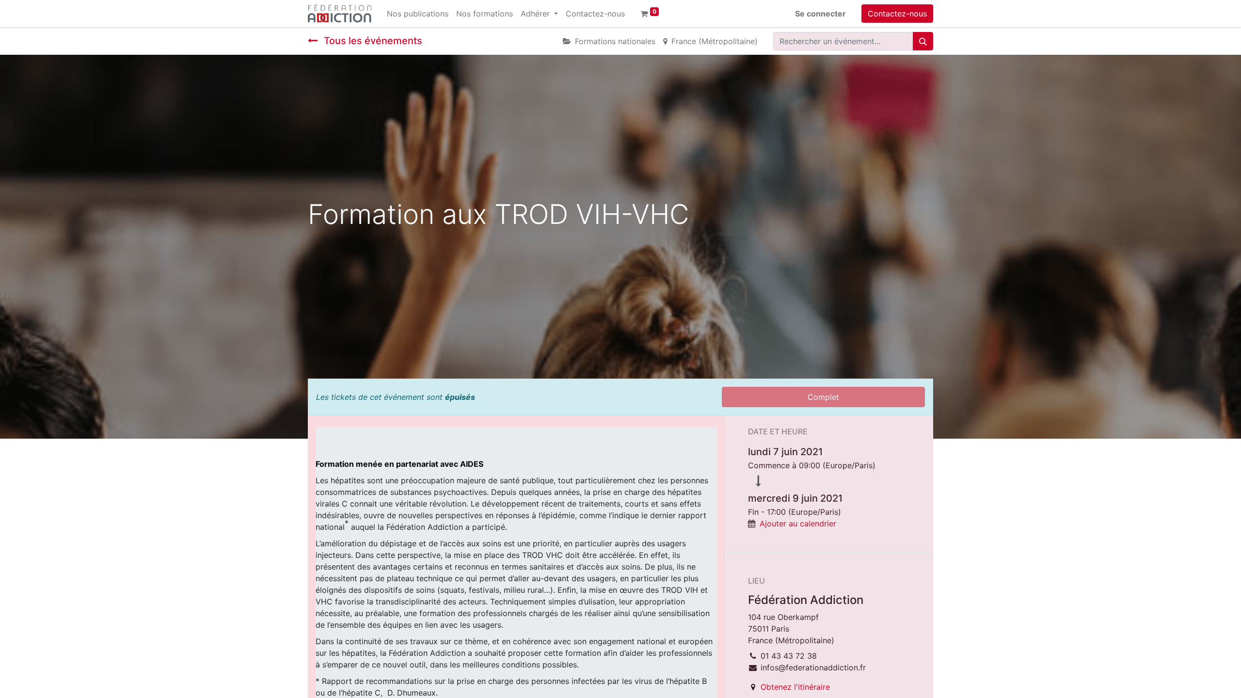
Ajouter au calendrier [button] (798, 523)
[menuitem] (417, 13)
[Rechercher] (923, 41)
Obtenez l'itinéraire (795, 687)
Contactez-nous (897, 13)
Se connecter (820, 13)
